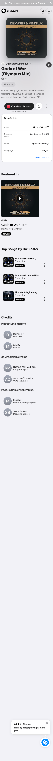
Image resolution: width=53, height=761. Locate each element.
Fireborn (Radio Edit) (25, 258)
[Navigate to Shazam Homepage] (9, 11)
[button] (51, 2)
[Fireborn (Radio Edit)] (8, 262)
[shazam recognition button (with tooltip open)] (45, 742)
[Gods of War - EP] (20, 207)
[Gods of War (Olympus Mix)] (49, 65)
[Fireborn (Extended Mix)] (8, 279)
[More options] (46, 106)
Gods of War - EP (31, 97)
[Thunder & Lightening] (8, 296)
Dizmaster (20, 261)
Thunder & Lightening (26, 292)
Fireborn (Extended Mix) (27, 275)
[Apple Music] (6, 233)
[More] (44, 265)
